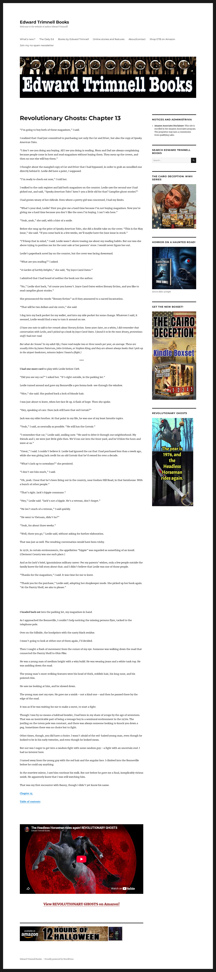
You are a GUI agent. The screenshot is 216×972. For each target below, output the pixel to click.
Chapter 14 (26, 793)
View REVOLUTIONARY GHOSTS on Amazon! (81, 904)
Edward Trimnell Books (44, 22)
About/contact (137, 39)
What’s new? (27, 39)
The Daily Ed (46, 39)
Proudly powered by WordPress (59, 959)
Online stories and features (108, 39)
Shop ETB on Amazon (162, 39)
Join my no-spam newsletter (37, 45)
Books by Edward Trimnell (73, 39)
